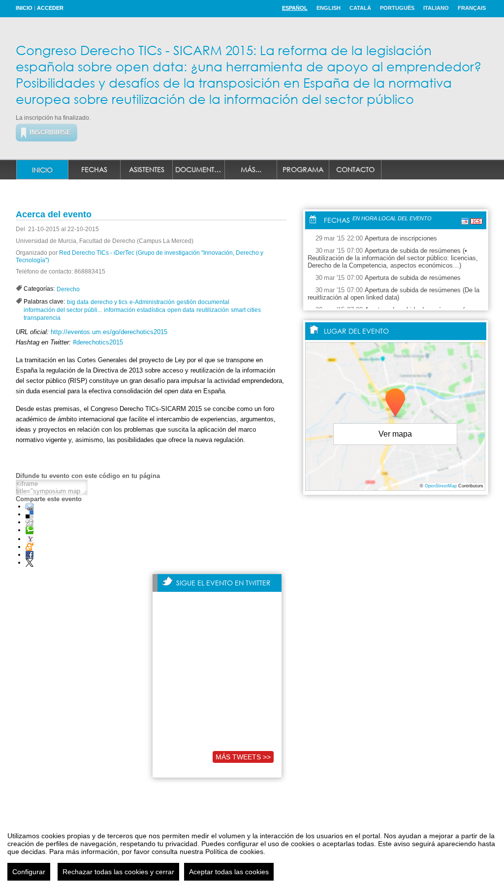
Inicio (24, 8)
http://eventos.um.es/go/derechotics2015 (109, 332)
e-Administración (152, 302)
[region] (252, 852)
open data (180, 310)
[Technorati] (29, 530)
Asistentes (146, 169)
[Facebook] (29, 554)
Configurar (28, 872)
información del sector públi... (63, 310)
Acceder (50, 8)
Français (472, 8)
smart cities (246, 310)
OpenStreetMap (441, 485)
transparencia (42, 317)
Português (397, 8)
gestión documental (203, 302)
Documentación (200, 169)
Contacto (355, 169)
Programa (303, 169)
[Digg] (29, 522)
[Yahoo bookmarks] (30, 539)
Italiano (436, 8)
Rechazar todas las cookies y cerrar (118, 872)
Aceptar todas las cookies (229, 872)
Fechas (94, 169)
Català (360, 8)
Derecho (68, 289)
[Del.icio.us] (29, 514)
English (328, 8)
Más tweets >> (243, 757)
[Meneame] (29, 546)
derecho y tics (109, 302)
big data (78, 302)
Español (295, 8)
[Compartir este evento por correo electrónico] (29, 506)
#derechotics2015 (98, 342)
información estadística (134, 310)
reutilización (212, 310)
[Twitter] (29, 562)
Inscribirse (50, 132)
